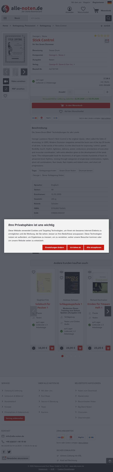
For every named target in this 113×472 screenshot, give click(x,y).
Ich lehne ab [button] (75, 247)
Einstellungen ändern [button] (54, 247)
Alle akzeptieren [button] (94, 247)
